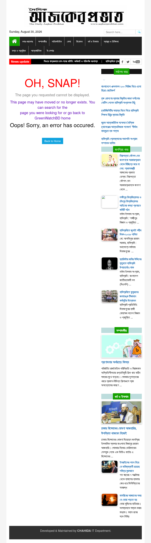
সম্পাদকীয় (121, 330)
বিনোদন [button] (79, 41)
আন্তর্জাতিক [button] (36, 50)
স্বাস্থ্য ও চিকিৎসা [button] (111, 41)
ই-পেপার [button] (50, 50)
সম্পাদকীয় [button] (42, 41)
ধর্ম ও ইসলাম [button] (93, 41)
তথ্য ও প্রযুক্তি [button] (19, 50)
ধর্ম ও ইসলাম (121, 396)
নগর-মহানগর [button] (27, 41)
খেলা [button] (69, 41)
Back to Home (52, 141)
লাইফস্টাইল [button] (57, 41)
